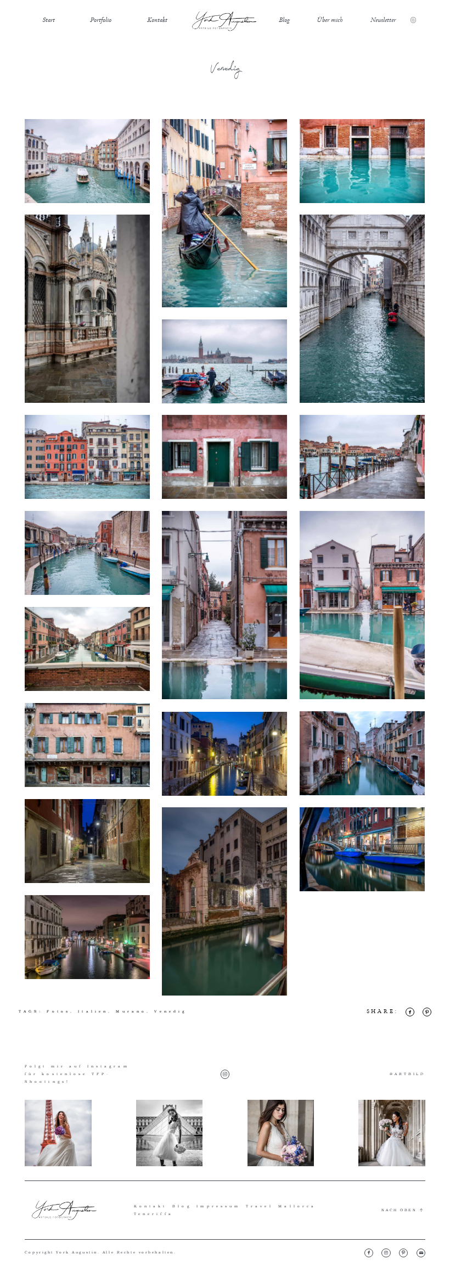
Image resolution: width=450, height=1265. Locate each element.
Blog (284, 20)
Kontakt (157, 20)
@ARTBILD (407, 1073)
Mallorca (297, 1206)
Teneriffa (153, 1213)
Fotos (58, 1011)
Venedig (170, 1011)
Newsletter (383, 20)
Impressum (218, 1206)
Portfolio (100, 20)
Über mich (329, 20)
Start (48, 20)
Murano (131, 1011)
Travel (259, 1206)
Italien (93, 1011)
